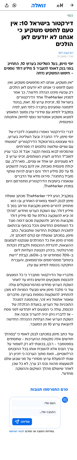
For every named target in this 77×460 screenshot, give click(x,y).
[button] (60, 5)
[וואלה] (38, 5)
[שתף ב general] (7, 5)
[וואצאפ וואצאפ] (14, 5)
